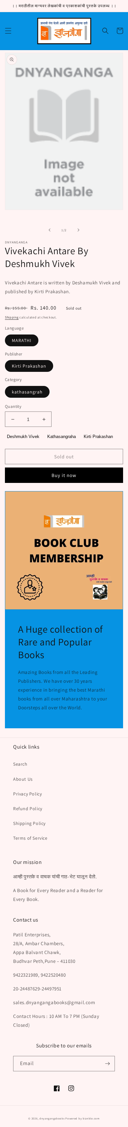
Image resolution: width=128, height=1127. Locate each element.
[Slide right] (78, 230)
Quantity (13, 406)
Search (20, 764)
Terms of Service (30, 838)
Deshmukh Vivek (23, 436)
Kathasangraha (61, 436)
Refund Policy (27, 809)
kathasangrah (27, 392)
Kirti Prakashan (29, 366)
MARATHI (22, 340)
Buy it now (64, 475)
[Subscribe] (107, 1063)
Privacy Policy (27, 794)
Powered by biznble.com (82, 1118)
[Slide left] (49, 230)
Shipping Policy (29, 823)
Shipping (12, 317)
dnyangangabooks (52, 1118)
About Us (23, 779)
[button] (8, 31)
